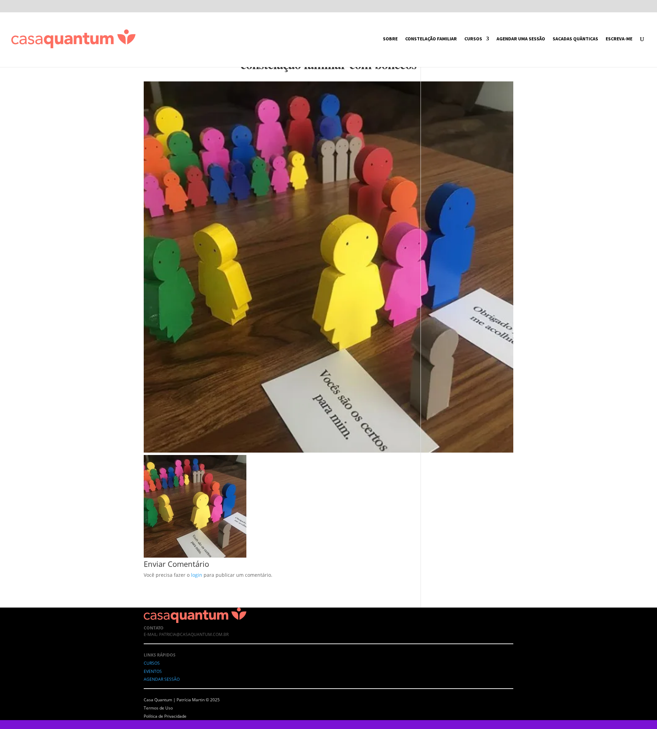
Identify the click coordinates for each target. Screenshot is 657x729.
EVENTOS (153, 671)
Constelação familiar (431, 39)
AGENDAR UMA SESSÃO (521, 39)
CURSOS (473, 39)
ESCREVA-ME (619, 39)
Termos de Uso (158, 708)
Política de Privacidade (165, 716)
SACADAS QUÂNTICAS (575, 39)
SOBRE (390, 39)
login (196, 575)
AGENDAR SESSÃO (162, 679)
